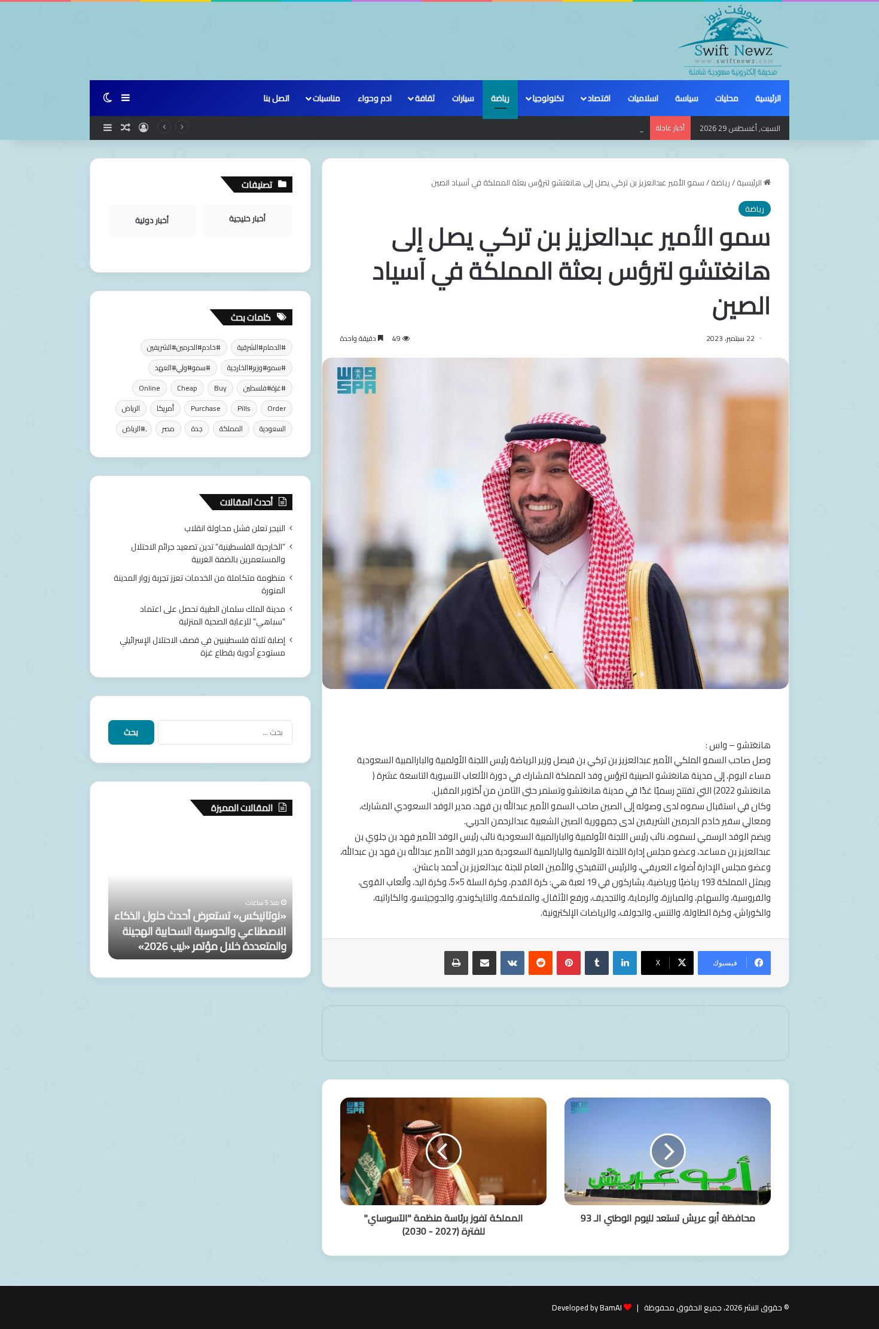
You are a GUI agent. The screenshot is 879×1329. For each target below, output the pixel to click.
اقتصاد (599, 98)
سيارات (463, 98)
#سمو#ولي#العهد (182, 367)
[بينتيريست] (569, 963)
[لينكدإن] (625, 963)
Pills (244, 408)
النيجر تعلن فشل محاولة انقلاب (234, 528)
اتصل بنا (276, 98)
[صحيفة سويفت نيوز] (733, 41)
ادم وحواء (375, 98)
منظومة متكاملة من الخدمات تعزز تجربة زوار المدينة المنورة (547, 128)
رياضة (500, 98)
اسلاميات (643, 98)
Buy (220, 388)
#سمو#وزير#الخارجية (256, 367)
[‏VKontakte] (512, 963)
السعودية (273, 428)
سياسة (686, 98)
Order (276, 408)
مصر (168, 428)
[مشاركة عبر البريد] (484, 963)
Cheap (187, 388)
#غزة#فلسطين (264, 388)
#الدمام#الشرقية (261, 347)
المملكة (231, 428)
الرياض (131, 408)
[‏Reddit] (541, 963)
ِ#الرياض (134, 428)
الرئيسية (768, 98)
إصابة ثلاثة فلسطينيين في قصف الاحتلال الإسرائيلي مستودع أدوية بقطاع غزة (202, 646)
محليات (726, 98)
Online (149, 388)
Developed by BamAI (587, 1307)
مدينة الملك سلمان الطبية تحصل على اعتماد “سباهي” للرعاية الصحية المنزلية (212, 615)
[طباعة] (456, 963)
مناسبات (326, 98)
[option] (200, 893)
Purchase (206, 408)
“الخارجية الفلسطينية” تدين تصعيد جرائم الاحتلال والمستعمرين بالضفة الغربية (208, 553)
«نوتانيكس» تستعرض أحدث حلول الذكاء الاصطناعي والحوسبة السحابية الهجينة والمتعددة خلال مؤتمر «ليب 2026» (200, 930)
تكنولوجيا (548, 98)
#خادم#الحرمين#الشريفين (184, 347)
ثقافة (425, 98)
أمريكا (165, 408)
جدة (197, 428)
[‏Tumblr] (597, 963)
